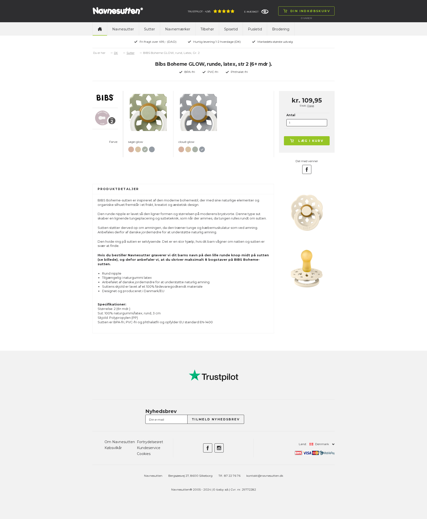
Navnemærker (177, 29)
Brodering (280, 29)
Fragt (310, 105)
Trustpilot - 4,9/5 (199, 11)
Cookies (143, 454)
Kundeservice (148, 448)
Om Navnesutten (120, 442)
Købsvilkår (113, 448)
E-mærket (251, 11)
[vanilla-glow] (138, 148)
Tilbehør (207, 29)
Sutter (149, 29)
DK (116, 53)
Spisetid (231, 29)
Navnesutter (123, 29)
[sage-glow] (145, 148)
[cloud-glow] (151, 148)
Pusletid (255, 29)
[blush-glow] (131, 148)
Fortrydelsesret (150, 442)
